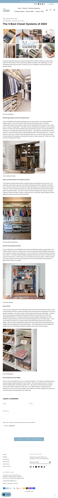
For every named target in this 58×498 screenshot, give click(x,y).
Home (19, 8)
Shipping (5, 456)
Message (6, 411)
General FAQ (6, 459)
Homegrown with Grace (32, 254)
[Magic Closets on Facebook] (33, 467)
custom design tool (28, 132)
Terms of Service (7, 466)
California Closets (10, 176)
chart (27, 388)
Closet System (15, 20)
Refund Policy (6, 461)
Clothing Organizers (34, 8)
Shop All (24, 8)
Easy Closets (9, 302)
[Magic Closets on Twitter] (39, 467)
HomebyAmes (9, 374)
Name (4, 403)
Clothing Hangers (19, 11)
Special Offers (30, 11)
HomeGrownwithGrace (12, 242)
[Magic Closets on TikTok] (44, 467)
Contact (37, 11)
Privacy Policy (6, 464)
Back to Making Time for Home (30, 439)
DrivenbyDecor (10, 114)
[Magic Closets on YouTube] (36, 467)
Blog (42, 11)
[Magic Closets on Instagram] (30, 467)
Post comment (9, 425)
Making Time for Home (12, 18)
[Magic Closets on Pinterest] (42, 467)
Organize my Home (47, 388)
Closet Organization (7, 20)
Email (31, 403)
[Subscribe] (50, 462)
